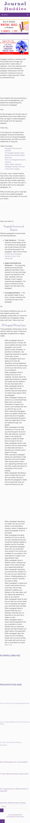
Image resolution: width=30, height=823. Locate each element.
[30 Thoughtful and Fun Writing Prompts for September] (11, 781)
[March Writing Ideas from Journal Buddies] (11, 755)
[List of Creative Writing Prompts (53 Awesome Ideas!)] (15, 720)
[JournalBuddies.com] (15, 6)
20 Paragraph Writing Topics (14, 153)
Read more (8, 645)
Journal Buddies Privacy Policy (15, 816)
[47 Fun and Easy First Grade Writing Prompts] (15, 701)
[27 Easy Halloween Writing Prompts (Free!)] (8, 768)
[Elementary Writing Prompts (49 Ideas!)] (8, 797)
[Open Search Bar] (27, 15)
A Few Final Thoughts (12, 169)
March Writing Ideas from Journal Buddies (14, 762)
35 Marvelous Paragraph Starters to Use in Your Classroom (13, 256)
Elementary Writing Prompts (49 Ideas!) (13, 803)
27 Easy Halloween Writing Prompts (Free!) (14, 774)
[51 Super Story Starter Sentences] (15, 740)
